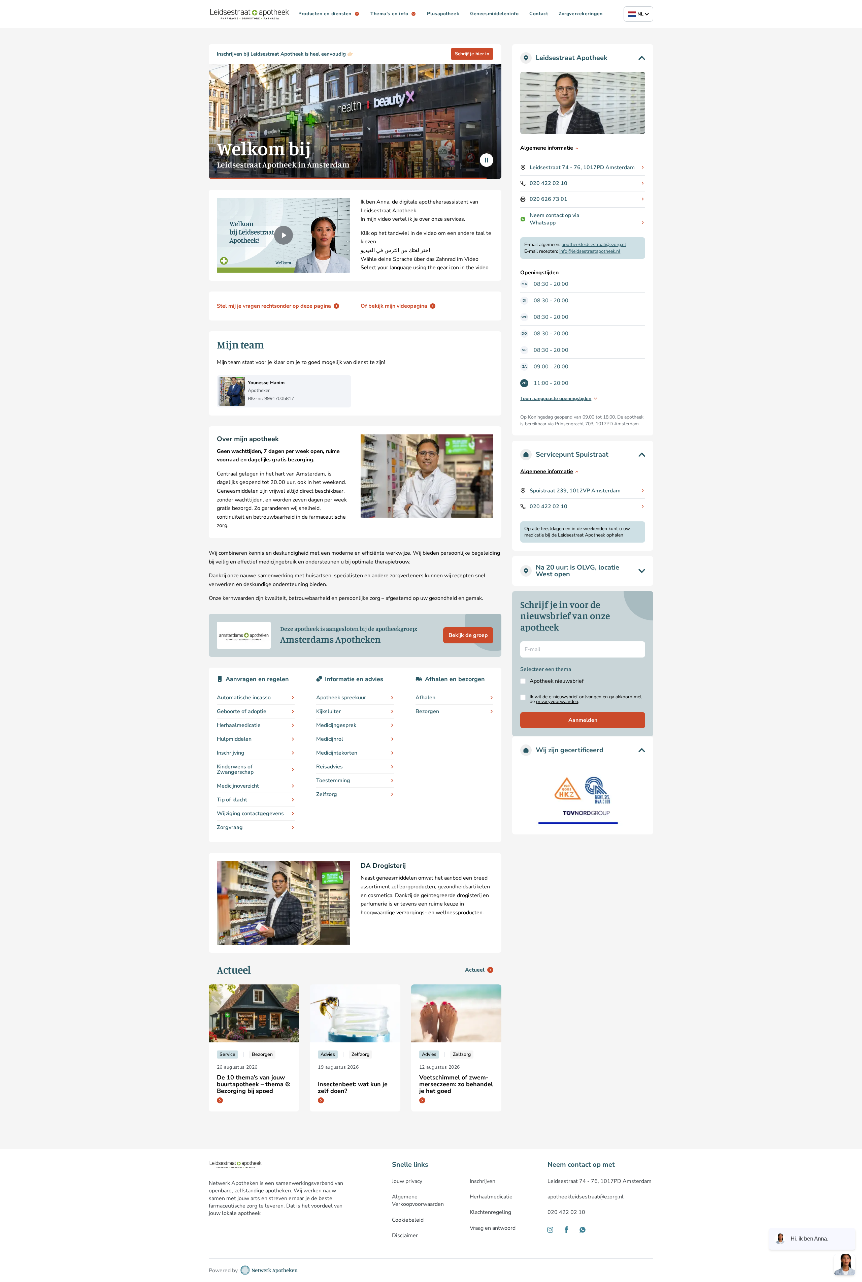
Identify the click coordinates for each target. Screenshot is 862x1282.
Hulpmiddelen (234, 739)
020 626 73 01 (548, 199)
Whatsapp (543, 222)
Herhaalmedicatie (239, 725)
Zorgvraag (230, 827)
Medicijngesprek (336, 725)
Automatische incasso (244, 697)
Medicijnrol (329, 739)
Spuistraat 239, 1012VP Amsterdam (575, 490)
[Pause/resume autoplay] (486, 160)
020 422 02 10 (548, 183)
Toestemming (333, 780)
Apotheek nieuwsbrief (557, 681)
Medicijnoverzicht (238, 786)
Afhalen (425, 697)
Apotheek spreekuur (341, 697)
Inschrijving (230, 753)
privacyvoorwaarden (557, 701)
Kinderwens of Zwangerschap (235, 769)
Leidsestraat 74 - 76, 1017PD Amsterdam (582, 167)
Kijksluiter (328, 711)
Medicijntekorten (336, 753)
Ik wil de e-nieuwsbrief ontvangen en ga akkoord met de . (586, 699)
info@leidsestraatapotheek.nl (589, 251)
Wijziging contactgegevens (250, 813)
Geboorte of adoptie (241, 711)
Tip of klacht (232, 799)
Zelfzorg (326, 794)
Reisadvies (329, 766)
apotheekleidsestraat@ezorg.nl (594, 244)
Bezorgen (427, 711)
